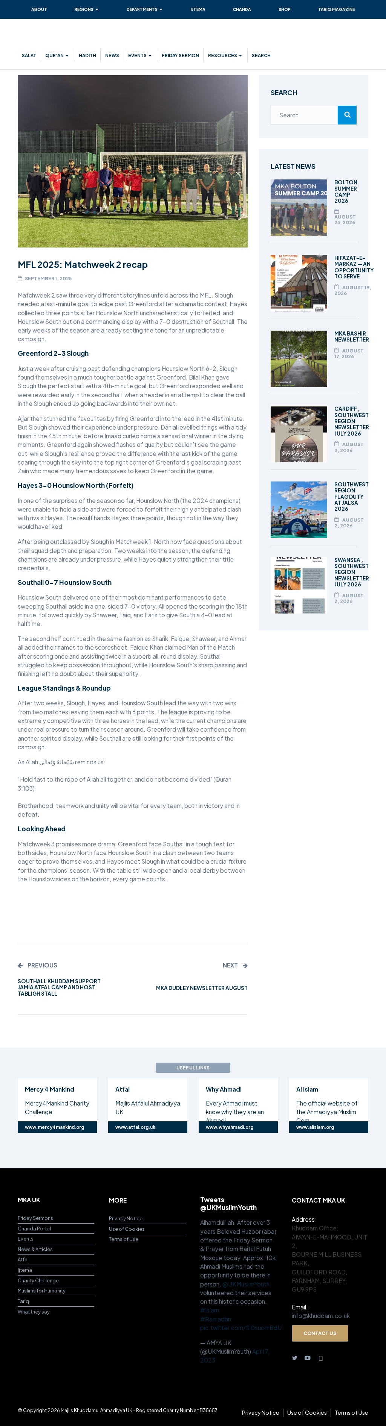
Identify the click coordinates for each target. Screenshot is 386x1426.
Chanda (242, 9)
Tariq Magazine (336, 9)
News (112, 55)
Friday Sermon (180, 55)
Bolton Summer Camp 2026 (345, 191)
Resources (222, 55)
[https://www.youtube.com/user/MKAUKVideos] (308, 1357)
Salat (29, 55)
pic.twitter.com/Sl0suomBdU (241, 1327)
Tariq (23, 1301)
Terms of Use (123, 1239)
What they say (34, 1312)
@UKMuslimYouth (246, 1284)
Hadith (87, 55)
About (39, 9)
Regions (84, 9)
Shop (285, 9)
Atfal (23, 1259)
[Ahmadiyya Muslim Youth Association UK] (63, 37)
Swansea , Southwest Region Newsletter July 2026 (351, 572)
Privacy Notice (125, 1218)
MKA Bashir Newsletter (351, 336)
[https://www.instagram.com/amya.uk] (321, 1357)
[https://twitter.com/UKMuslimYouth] (295, 1357)
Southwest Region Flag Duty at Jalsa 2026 (351, 496)
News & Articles (35, 1249)
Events (137, 55)
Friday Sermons (35, 1218)
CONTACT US (319, 1333)
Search (261, 55)
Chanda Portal (34, 1229)
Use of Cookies (127, 1229)
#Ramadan (215, 1319)
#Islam (209, 1310)
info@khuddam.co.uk (321, 1315)
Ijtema (198, 9)
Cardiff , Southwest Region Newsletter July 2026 (351, 420)
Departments (142, 9)
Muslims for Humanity (42, 1291)
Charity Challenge (38, 1280)
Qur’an (54, 55)
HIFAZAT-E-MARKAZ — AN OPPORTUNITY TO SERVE (354, 267)
